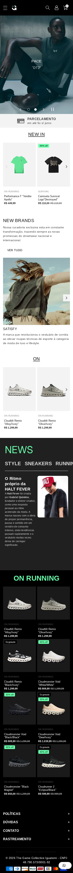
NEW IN (36, 134)
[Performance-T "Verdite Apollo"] (19, 165)
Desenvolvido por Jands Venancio (36, 851)
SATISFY (10, 329)
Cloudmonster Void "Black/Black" (15, 736)
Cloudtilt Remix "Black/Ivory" (13, 683)
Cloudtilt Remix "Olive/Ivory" (47, 422)
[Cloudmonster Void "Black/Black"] (19, 708)
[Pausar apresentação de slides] (52, 109)
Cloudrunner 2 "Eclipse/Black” (47, 788)
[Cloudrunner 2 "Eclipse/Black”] (53, 760)
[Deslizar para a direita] (66, 166)
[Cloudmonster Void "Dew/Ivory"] (53, 708)
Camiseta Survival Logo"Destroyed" (49, 198)
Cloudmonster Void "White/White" (49, 683)
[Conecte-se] (56, 7)
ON (36, 358)
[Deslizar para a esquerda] (6, 166)
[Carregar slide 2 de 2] (35, 109)
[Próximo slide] (43, 109)
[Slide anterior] (20, 109)
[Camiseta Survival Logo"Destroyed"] (53, 165)
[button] (7, 7)
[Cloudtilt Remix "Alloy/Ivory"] (19, 389)
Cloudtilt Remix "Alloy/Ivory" (13, 422)
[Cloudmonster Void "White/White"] (53, 655)
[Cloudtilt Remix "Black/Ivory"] (19, 655)
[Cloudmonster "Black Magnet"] (19, 760)
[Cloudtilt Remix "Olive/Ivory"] (53, 389)
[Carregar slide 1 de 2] (28, 109)
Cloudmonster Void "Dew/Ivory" (49, 736)
